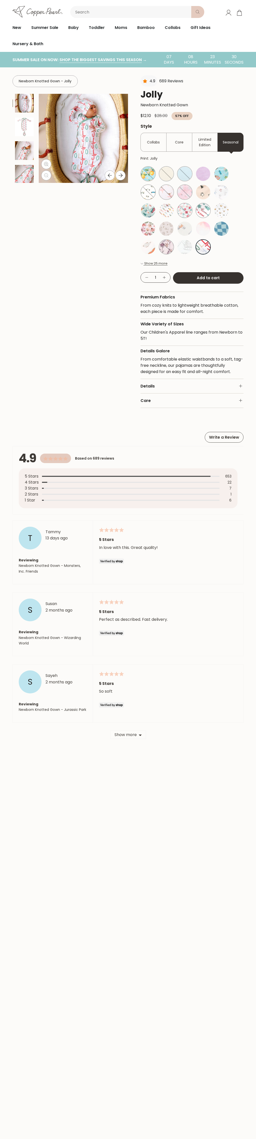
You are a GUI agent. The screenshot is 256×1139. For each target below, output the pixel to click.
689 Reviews (171, 81)
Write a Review (224, 437)
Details (147, 386)
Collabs (172, 27)
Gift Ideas (200, 27)
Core (179, 142)
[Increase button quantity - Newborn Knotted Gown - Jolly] (164, 277)
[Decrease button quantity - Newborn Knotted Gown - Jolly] (146, 277)
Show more (125, 735)
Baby (73, 27)
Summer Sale (44, 27)
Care (145, 400)
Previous (110, 175)
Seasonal (230, 142)
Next (121, 175)
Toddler (97, 27)
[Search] (197, 12)
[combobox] (131, 12)
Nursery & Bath (27, 44)
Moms (121, 27)
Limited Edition (204, 142)
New (16, 27)
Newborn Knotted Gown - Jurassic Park (52, 709)
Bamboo (146, 27)
